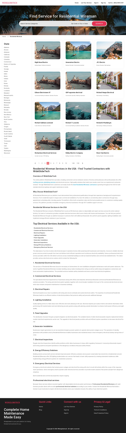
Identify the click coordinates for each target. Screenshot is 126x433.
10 (66, 163)
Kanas (6, 83)
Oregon (6, 126)
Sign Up (103, 3)
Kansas (6, 86)
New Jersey (7, 112)
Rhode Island (8, 131)
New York (7, 117)
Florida (6, 66)
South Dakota (8, 136)
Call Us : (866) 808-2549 (115, 3)
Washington (7, 150)
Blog (40, 410)
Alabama (6, 47)
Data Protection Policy (101, 413)
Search (99, 24)
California (6, 54)
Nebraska (7, 107)
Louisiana (7, 90)
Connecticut (7, 62)
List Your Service (86, 3)
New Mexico (7, 114)
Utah (5, 146)
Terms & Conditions (100, 410)
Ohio (5, 122)
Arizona (6, 50)
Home (77, 3)
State (5, 138)
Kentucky (6, 88)
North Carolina (8, 119)
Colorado (6, 57)
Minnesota (7, 100)
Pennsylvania (7, 129)
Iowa (5, 81)
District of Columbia (10, 64)
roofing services (38, 182)
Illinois (6, 76)
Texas (5, 143)
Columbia (7, 59)
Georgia (6, 69)
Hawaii (6, 71)
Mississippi (7, 102)
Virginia (6, 148)
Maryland (6, 93)
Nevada (6, 110)
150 (78, 163)
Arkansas (6, 52)
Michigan (6, 98)
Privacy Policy (98, 406)
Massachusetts (8, 95)
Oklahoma (7, 124)
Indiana (6, 78)
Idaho (5, 74)
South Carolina (8, 134)
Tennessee (7, 141)
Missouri (6, 105)
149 (73, 163)
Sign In (96, 3)
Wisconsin (7, 153)
